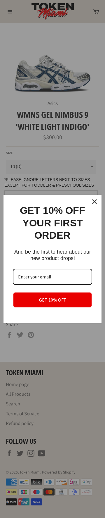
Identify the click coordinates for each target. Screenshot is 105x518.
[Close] (95, 202)
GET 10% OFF (52, 300)
